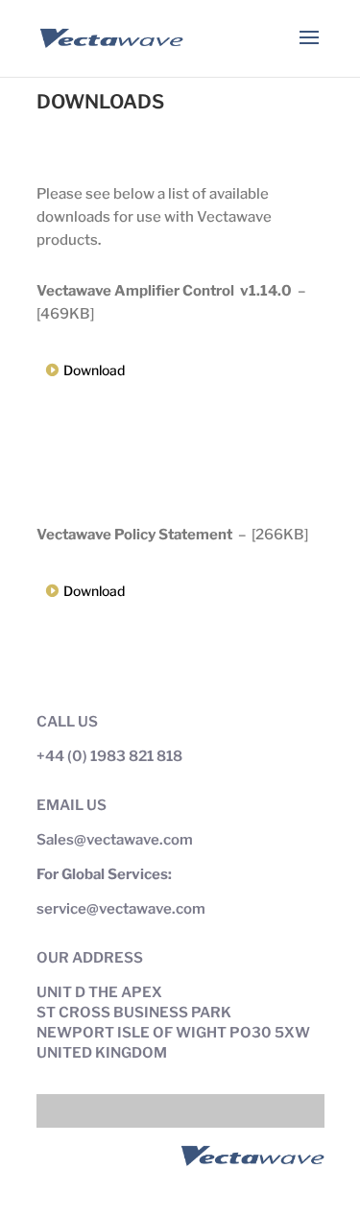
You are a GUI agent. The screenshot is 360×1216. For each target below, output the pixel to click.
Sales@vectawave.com (114, 839)
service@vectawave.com (120, 909)
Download (94, 370)
